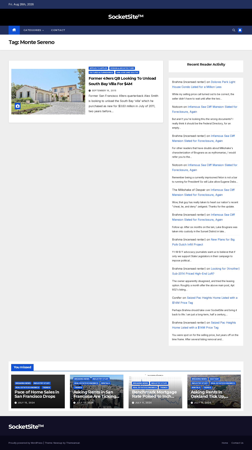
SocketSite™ (125, 16)
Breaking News (23, 383)
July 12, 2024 (85, 402)
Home (225, 442)
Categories (32, 30)
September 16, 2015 (104, 90)
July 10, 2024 (202, 402)
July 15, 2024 (26, 402)
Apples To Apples (98, 68)
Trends (46, 387)
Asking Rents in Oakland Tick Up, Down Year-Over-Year (212, 396)
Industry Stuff (42, 383)
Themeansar (73, 442)
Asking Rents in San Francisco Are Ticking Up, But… (94, 396)
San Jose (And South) (127, 72)
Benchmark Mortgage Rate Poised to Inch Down (154, 396)
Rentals (105, 383)
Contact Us (237, 442)
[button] (233, 30)
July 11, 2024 (143, 402)
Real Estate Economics (27, 387)
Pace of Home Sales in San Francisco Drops (37, 394)
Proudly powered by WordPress (26, 442)
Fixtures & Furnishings (101, 72)
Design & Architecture (122, 68)
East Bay (214, 379)
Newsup (57, 442)
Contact (58, 30)
